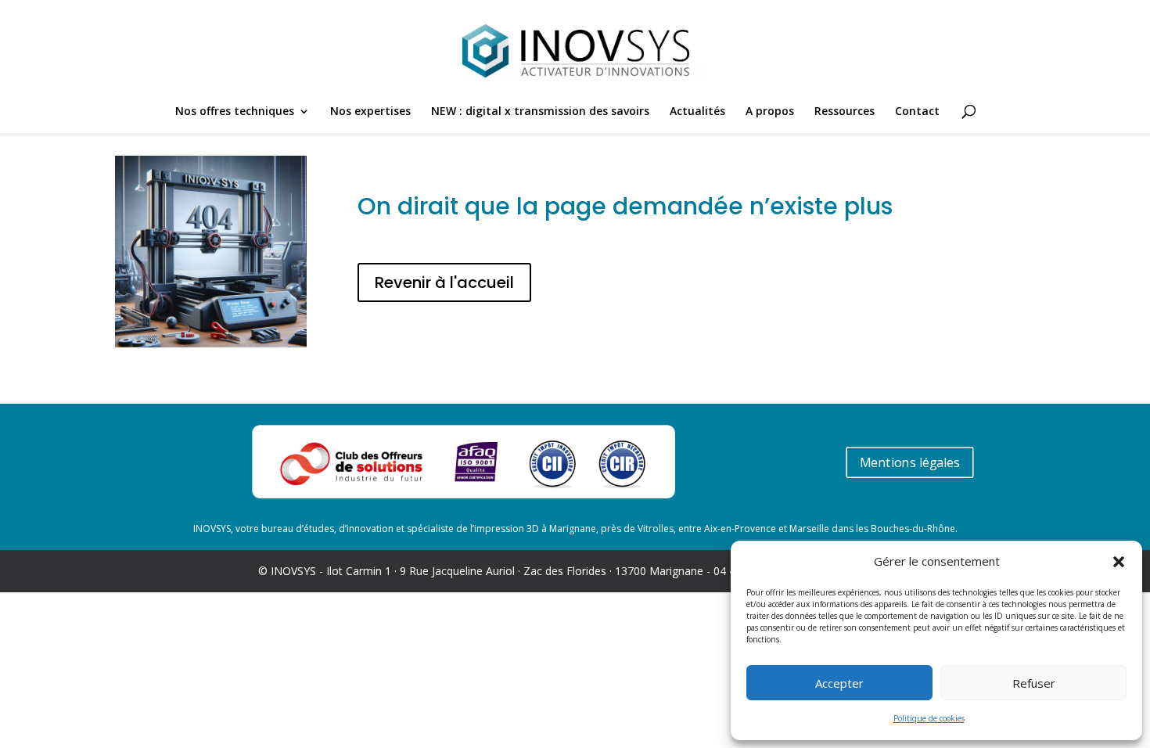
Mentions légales (909, 462)
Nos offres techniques (234, 112)
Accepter (839, 683)
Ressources (844, 112)
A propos (770, 112)
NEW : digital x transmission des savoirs (540, 112)
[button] (1119, 562)
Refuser (1033, 683)
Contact (917, 112)
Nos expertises (370, 112)
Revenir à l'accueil (444, 282)
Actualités (697, 112)
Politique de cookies (929, 718)
